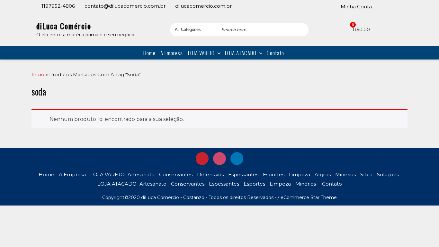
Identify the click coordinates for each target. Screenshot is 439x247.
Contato (275, 53)
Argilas (323, 174)
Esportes (273, 174)
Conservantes (176, 174)
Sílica (366, 174)
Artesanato (141, 174)
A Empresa (171, 53)
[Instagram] (391, 6)
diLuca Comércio (63, 26)
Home (149, 53)
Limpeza (299, 174)
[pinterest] (202, 158)
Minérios (345, 174)
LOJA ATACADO (240, 53)
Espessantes (243, 174)
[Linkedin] (400, 6)
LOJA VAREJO (201, 53)
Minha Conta (356, 7)
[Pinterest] (382, 6)
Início (37, 75)
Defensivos (210, 174)
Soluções (388, 174)
